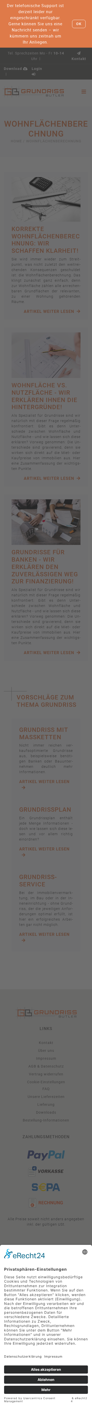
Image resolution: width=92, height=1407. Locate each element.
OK (79, 24)
